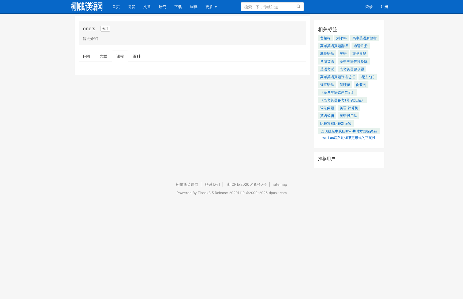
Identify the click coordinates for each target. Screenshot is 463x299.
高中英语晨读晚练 (354, 61)
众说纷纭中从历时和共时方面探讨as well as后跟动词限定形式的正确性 (349, 131)
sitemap (280, 184)
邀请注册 (361, 46)
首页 (118, 6)
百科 (136, 56)
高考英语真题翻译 (334, 46)
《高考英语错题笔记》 (337, 92)
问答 (131, 6)
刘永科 (341, 38)
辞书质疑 (359, 53)
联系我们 (212, 184)
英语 (343, 53)
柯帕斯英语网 (187, 184)
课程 (120, 56)
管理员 (345, 84)
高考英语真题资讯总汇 (337, 77)
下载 (178, 6)
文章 (147, 6)
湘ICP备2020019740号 (247, 184)
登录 (369, 6)
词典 (193, 6)
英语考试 (327, 69)
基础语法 (327, 53)
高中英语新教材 (364, 38)
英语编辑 (327, 115)
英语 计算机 (349, 108)
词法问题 (327, 108)
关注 (105, 29)
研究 (162, 6)
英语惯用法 (348, 115)
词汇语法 (327, 84)
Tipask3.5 (206, 193)
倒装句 (361, 84)
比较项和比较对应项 (336, 123)
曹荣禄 (325, 38)
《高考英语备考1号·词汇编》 (342, 100)
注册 (384, 6)
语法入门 (368, 77)
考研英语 (327, 61)
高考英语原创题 (352, 69)
